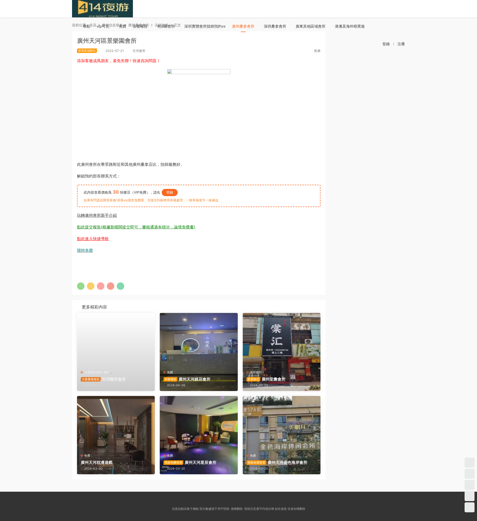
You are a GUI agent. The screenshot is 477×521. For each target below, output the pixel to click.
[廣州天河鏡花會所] (199, 339)
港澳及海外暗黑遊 (350, 26)
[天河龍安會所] (116, 339)
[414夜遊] (102, 8)
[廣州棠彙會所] (281, 339)
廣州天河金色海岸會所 (277, 462)
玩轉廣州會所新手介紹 (97, 215)
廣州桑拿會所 (243, 26)
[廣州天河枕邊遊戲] (116, 422)
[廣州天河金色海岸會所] (281, 422)
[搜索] (374, 44)
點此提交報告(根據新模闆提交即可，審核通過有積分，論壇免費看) (136, 226)
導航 (86, 26)
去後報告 (140, 26)
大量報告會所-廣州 (97, 372)
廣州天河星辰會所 (190, 462)
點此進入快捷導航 (93, 238)
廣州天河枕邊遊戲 (97, 462)
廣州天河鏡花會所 (187, 379)
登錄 (169, 192)
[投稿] (363, 44)
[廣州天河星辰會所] (199, 422)
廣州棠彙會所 (266, 379)
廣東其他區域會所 (310, 26)
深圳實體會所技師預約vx (205, 26)
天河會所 (256, 372)
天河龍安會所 (104, 379)
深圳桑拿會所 (275, 26)
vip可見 (103, 26)
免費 (122, 26)
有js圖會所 (166, 26)
